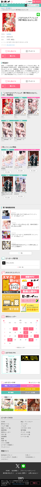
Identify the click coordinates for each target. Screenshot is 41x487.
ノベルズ (10, 389)
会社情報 (14, 470)
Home (2, 8)
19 (20, 336)
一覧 (21, 253)
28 (31, 339)
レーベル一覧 (25, 436)
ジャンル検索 (5, 443)
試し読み (7, 172)
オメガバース (11, 45)
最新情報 (4, 430)
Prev (3, 321)
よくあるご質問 (20, 473)
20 (25, 336)
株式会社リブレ (6, 455)
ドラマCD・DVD (30, 389)
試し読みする (12, 51)
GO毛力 (9, 34)
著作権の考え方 (7, 473)
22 (36, 336)
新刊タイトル (5, 424)
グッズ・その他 (30, 392)
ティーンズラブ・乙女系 (8, 457)
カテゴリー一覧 (35, 382)
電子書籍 (8, 8)
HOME (3, 421)
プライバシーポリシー (18, 483)
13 (25, 332)
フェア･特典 (5, 426)
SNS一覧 (21, 267)
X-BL (27, 455)
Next (37, 321)
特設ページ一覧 (6, 428)
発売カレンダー (21, 347)
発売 (30, 1)
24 (10, 339)
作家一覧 (4, 440)
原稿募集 (4, 436)
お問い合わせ (33, 473)
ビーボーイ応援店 (6, 445)
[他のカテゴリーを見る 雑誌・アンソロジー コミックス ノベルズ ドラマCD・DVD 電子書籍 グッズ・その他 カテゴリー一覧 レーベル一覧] (32, 5)
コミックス (30, 385)
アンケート (31, 51)
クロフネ (4, 459)
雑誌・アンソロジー (11, 385)
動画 (2, 438)
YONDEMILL (29, 457)
